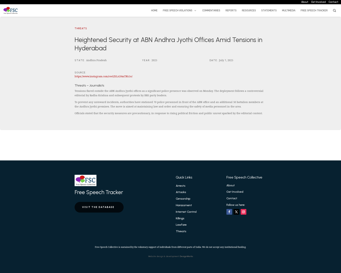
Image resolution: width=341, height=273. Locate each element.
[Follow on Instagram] (243, 212)
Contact (231, 198)
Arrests (180, 185)
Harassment (184, 205)
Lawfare (181, 224)
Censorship (183, 198)
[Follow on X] (236, 212)
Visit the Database (98, 207)
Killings (180, 218)
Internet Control (186, 211)
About (230, 185)
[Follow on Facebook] (229, 212)
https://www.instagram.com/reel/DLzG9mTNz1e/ (103, 76)
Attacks (181, 192)
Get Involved (234, 191)
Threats (81, 28)
